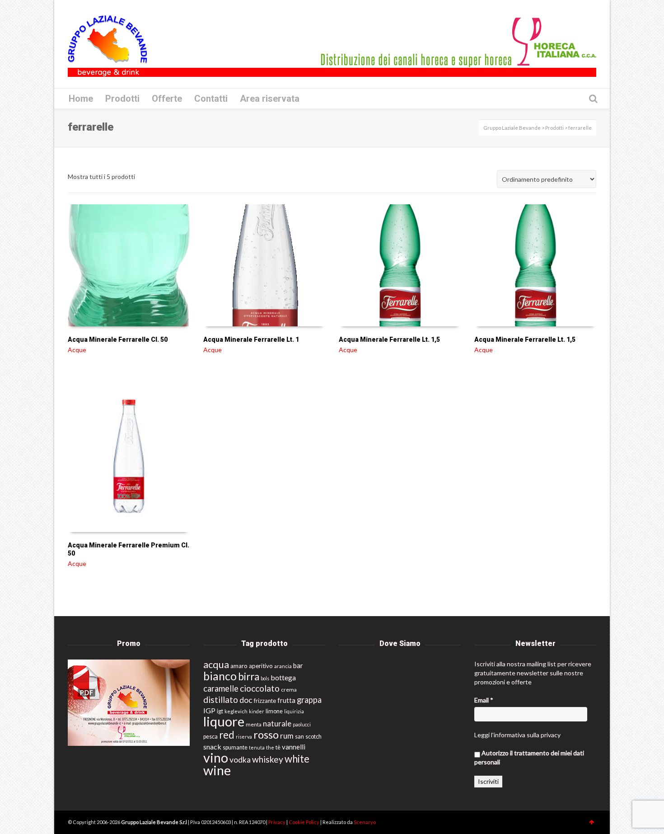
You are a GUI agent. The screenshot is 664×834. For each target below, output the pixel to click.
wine (217, 770)
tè (278, 747)
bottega (283, 677)
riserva (244, 737)
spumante (235, 747)
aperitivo (261, 665)
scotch (313, 736)
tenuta (257, 747)
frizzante (265, 700)
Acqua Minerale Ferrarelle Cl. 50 (118, 339)
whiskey (267, 759)
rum (287, 735)
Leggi (482, 735)
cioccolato (260, 688)
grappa (309, 700)
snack (212, 746)
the (270, 747)
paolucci (302, 724)
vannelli (293, 747)
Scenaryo (365, 822)
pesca (210, 736)
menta (254, 724)
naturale (277, 723)
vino (215, 757)
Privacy (277, 822)
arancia (283, 666)
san (299, 736)
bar (298, 665)
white (297, 759)
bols (265, 678)
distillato (220, 699)
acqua (216, 664)
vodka (240, 759)
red (226, 735)
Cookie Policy (304, 822)
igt (220, 711)
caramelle (220, 688)
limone (274, 711)
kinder (256, 711)
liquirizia (294, 711)
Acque (77, 349)
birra (248, 676)
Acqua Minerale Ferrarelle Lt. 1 (251, 339)
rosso (266, 734)
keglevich (236, 711)
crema (289, 689)
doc (246, 700)
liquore (223, 721)
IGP (209, 710)
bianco (220, 676)
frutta (286, 700)
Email (483, 700)
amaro (239, 665)
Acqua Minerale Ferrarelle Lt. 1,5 (389, 339)
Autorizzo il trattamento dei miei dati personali (529, 757)
